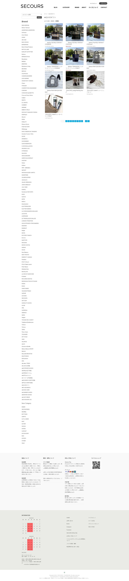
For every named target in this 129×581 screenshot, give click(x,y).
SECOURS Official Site (72, 533)
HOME (68, 517)
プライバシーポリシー (93, 523)
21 (86, 121)
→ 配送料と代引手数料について (50, 468)
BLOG (55, 7)
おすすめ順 (46, 21)
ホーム (45, 13)
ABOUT (84, 7)
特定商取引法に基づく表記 (73, 546)
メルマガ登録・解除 (71, 543)
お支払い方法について (72, 536)
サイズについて (93, 7)
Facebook (69, 529)
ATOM (92, 526)
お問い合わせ (70, 520)
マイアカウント (93, 3)
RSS (89, 526)
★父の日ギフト (52, 13)
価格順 (52, 21)
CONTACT (104, 7)
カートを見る (91, 520)
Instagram (69, 526)
